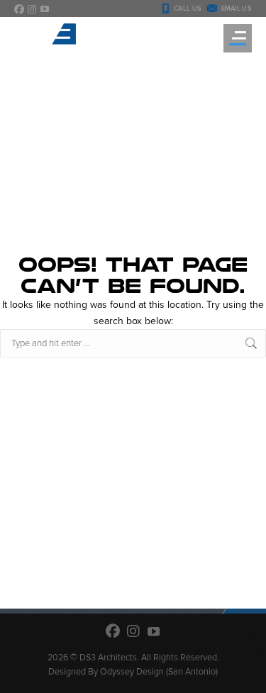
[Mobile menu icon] (237, 38)
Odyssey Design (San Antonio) (159, 671)
